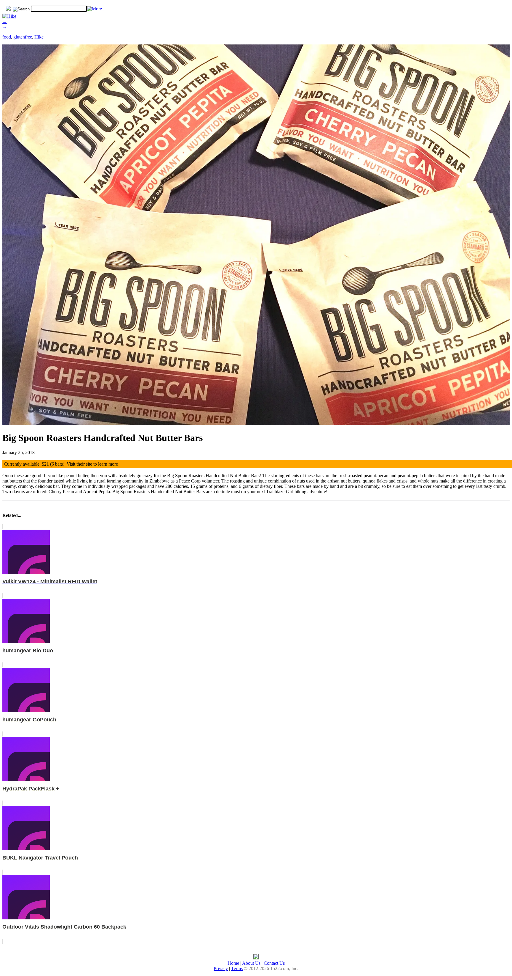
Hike (39, 36)
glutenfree (22, 36)
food (6, 36)
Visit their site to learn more (92, 464)
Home (233, 963)
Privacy (221, 968)
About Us (251, 963)
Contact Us (274, 963)
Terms (237, 968)
